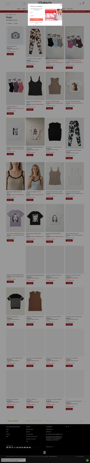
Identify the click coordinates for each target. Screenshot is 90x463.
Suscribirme (36, 19)
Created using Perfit (36, 24)
